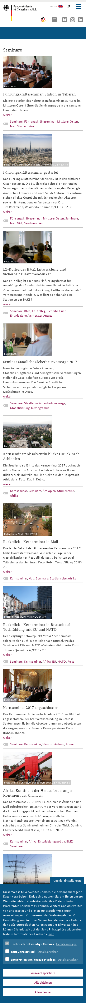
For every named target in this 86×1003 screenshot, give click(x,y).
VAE (20, 223)
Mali (31, 578)
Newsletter (55, 19)
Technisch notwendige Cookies (32, 944)
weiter (7, 115)
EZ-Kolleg (38, 311)
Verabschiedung (53, 744)
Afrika (14, 495)
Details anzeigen (66, 944)
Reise (71, 661)
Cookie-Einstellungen (67, 880)
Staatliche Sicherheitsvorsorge (45, 403)
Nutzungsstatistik (23, 951)
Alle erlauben (43, 992)
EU (54, 661)
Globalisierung (20, 408)
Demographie (40, 408)
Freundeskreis (43, 19)
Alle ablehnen (43, 982)
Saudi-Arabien (33, 223)
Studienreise (25, 126)
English (53, 6)
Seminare (16, 121)
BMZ (27, 311)
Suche (68, 6)
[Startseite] (21, 13)
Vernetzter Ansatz (40, 315)
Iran (13, 126)
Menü (78, 6)
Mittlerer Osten (67, 121)
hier (51, 934)
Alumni (71, 744)
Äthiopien (49, 491)
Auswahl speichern (43, 973)
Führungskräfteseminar (40, 121)
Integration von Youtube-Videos (33, 959)
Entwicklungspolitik (51, 841)
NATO (62, 661)
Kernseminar (18, 491)
